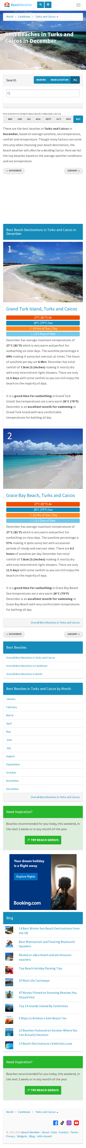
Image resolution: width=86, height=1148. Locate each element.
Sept (48, 119)
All (75, 79)
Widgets (22, 1136)
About (45, 1132)
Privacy (10, 1136)
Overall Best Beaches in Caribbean (26, 666)
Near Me (41, 79)
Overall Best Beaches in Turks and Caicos (55, 622)
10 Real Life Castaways (34, 980)
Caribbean (24, 16)
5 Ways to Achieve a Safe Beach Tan (42, 1018)
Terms (74, 1132)
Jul (29, 119)
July (8, 748)
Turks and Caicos (46, 16)
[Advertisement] (43, 200)
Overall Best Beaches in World (24, 674)
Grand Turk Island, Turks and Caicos (41, 309)
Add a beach (44, 1136)
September (13, 764)
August (10, 756)
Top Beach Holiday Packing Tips (40, 968)
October (11, 772)
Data (54, 1132)
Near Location (59, 79)
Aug (38, 119)
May (10, 119)
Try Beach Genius (44, 840)
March (9, 715)
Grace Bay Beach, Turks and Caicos (40, 495)
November (12, 780)
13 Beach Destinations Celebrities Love (45, 1043)
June (9, 740)
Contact (63, 1132)
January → (73, 170)
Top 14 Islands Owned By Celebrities (43, 1006)
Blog (9, 918)
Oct (58, 119)
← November (13, 170)
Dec (78, 119)
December (12, 789)
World (9, 16)
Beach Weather (31, 1132)
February (11, 707)
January (11, 699)
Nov (68, 119)
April (9, 723)
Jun (19, 119)
